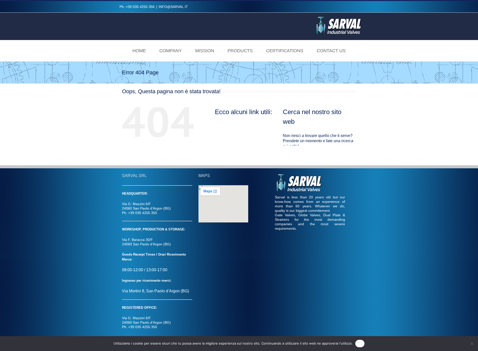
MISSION (204, 50)
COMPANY (170, 50)
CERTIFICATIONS (284, 50)
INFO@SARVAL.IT (173, 7)
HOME (139, 50)
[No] (471, 343)
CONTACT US (331, 50)
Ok (360, 343)
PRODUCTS (240, 50)
